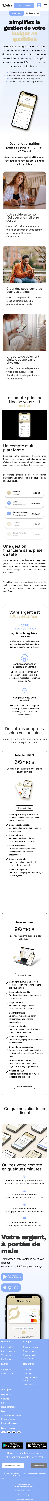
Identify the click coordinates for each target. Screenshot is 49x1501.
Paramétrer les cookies (24, 1500)
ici (3, 1478)
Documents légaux (24, 1495)
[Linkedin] (8, 1433)
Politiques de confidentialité (24, 1487)
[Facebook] (14, 1433)
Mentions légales (24, 1484)
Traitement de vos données (24, 1491)
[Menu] (45, 5)
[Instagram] (3, 1433)
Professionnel (32, 13)
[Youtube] (19, 1433)
